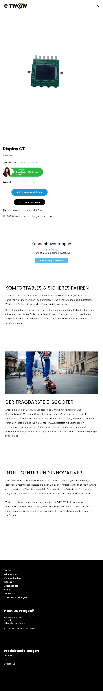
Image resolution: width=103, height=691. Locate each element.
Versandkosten (29, 163)
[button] (93, 6)
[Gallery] (51, 79)
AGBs (7, 589)
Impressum (10, 593)
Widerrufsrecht (12, 574)
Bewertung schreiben (51, 260)
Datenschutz (11, 585)
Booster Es (9, 663)
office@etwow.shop (14, 623)
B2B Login (9, 582)
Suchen (8, 570)
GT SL (7, 659)
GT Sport (9, 655)
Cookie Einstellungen (15, 597)
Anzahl (7, 182)
